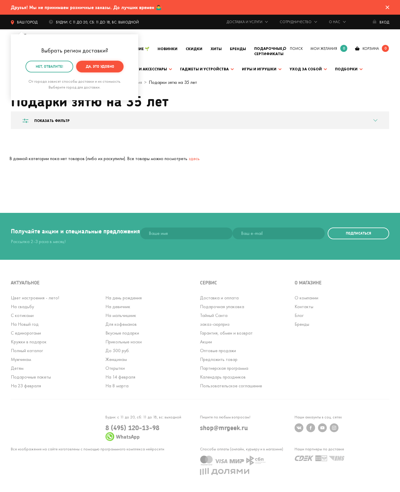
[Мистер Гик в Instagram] (334, 427)
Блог (299, 315)
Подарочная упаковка (222, 306)
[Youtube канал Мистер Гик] (322, 427)
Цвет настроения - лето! (35, 298)
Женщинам (116, 359)
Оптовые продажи (218, 350)
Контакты (304, 306)
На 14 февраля (120, 377)
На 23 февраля (26, 386)
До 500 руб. (117, 350)
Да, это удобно (100, 66)
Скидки (194, 49)
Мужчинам (21, 359)
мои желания (323, 48)
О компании (306, 298)
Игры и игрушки (259, 69)
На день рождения (123, 298)
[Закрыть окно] (387, 7)
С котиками (22, 315)
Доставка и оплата (219, 298)
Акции (206, 342)
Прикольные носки (123, 342)
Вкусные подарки (122, 333)
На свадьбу (22, 306)
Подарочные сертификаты (268, 51)
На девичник (117, 306)
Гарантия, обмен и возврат (226, 333)
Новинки (167, 49)
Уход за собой (306, 69)
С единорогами (26, 333)
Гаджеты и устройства (204, 69)
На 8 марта (117, 386)
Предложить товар (218, 359)
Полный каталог (27, 350)
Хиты (216, 49)
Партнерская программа (224, 368)
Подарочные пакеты (31, 377)
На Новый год (25, 324)
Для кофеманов (121, 324)
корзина (371, 48)
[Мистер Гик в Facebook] (310, 427)
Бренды (238, 49)
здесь (194, 158)
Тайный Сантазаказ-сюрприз (215, 319)
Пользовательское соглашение (231, 386)
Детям (17, 368)
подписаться (358, 233)
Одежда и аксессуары (143, 69)
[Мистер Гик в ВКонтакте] (299, 427)
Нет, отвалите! (49, 66)
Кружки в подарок (29, 342)
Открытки (115, 368)
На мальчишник (120, 315)
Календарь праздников (223, 377)
